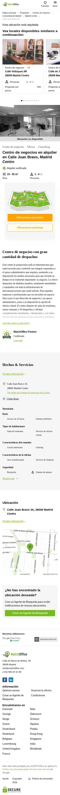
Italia (32, 709)
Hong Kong (36, 734)
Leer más (18, 340)
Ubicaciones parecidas (30, 217)
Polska (34, 729)
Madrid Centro (31, 16)
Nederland (8, 734)
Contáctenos (38, 695)
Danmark (7, 709)
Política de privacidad (12, 769)
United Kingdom (11, 748)
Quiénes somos (11, 690)
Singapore (35, 738)
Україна (34, 724)
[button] (40, 43)
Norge (5, 719)
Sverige (6, 714)
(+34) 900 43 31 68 (11, 672)
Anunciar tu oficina (41, 690)
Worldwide (36, 748)
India (32, 743)
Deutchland (8, 729)
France (6, 753)
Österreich (35, 714)
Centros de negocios (41, 13)
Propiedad (24, 13)
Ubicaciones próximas (30, 227)
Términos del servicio (39, 769)
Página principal (9, 13)
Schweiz (34, 719)
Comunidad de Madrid (11, 16)
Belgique (7, 738)
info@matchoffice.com (13, 668)
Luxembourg (9, 743)
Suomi (6, 724)
